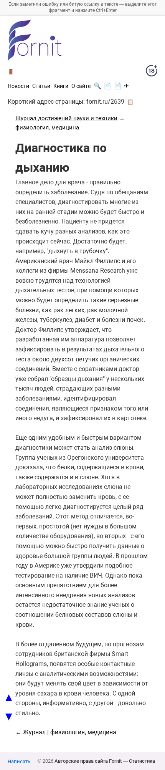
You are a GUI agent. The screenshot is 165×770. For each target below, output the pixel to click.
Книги (60, 86)
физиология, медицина (47, 127)
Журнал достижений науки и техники (66, 118)
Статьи (41, 86)
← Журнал (30, 732)
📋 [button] (130, 102)
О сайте (81, 86)
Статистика (142, 761)
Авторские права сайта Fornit (88, 761)
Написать (19, 761)
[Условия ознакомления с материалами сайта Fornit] (151, 72)
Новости (18, 86)
